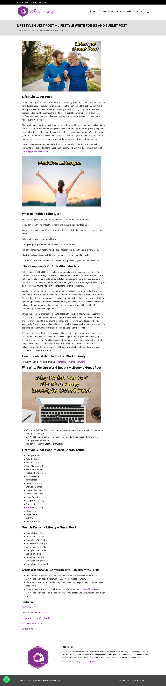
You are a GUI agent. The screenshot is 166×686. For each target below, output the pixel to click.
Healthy (29, 476)
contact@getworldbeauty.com (35, 151)
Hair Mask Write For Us (32, 623)
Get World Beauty (53, 681)
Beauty (93, 11)
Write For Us (27, 629)
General (139, 11)
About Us (20, 2)
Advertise (33, 2)
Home (110, 11)
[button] (6, 679)
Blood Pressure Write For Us (34, 612)
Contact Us (43, 2)
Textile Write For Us (30, 607)
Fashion (102, 11)
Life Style (120, 11)
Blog (27, 2)
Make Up (130, 11)
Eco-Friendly (31, 507)
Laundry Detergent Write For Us (36, 618)
